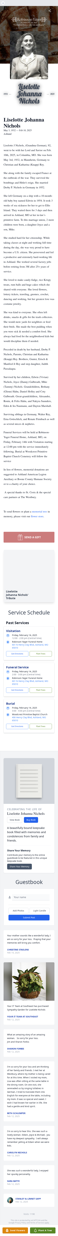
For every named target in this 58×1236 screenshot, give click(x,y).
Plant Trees (40, 653)
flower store (37, 516)
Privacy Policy (20, 1222)
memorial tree (39, 511)
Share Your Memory (19, 866)
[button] (29, 981)
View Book (15, 819)
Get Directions (17, 653)
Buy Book (31, 819)
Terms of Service (37, 1222)
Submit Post (29, 917)
